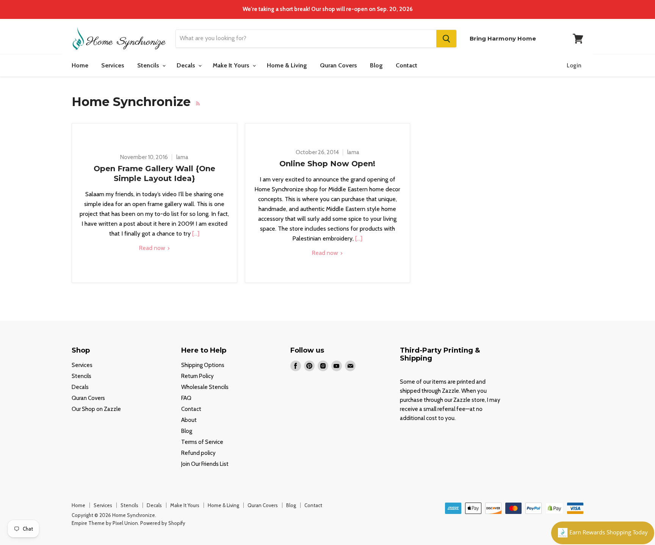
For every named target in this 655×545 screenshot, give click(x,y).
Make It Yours (232, 65)
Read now (153, 247)
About (189, 420)
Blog (376, 65)
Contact (406, 65)
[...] (195, 233)
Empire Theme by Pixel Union (105, 523)
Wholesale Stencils (205, 387)
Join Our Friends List (205, 464)
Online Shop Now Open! (327, 163)
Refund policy (198, 453)
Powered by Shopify (162, 523)
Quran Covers (338, 65)
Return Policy (197, 376)
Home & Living (287, 65)
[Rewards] (602, 533)
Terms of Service (202, 442)
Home (80, 65)
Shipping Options (202, 365)
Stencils (149, 65)
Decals (187, 65)
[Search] (446, 38)
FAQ (186, 398)
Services (112, 65)
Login (574, 65)
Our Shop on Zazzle (96, 409)
